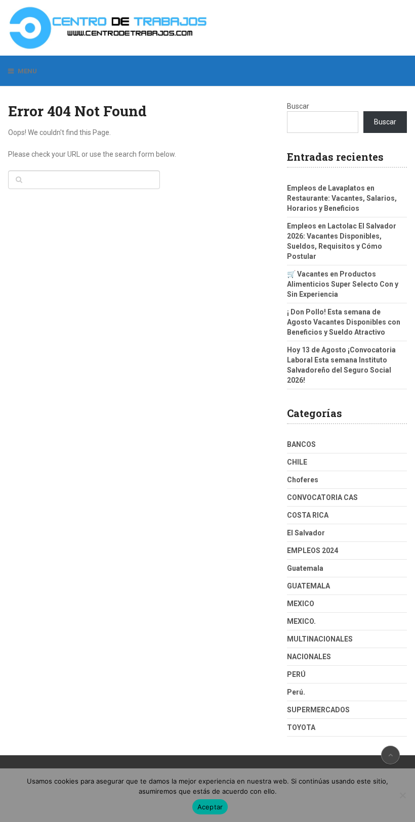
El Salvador (306, 533)
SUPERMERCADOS (318, 710)
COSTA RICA (307, 515)
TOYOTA (301, 727)
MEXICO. (301, 621)
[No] (402, 795)
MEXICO (300, 604)
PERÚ (296, 674)
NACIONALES (309, 657)
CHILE (297, 462)
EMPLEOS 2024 (312, 550)
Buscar (298, 106)
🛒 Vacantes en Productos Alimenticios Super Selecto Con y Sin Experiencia (342, 284)
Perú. (296, 692)
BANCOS (301, 444)
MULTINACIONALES (320, 639)
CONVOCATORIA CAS (322, 497)
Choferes (302, 480)
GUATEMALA (308, 586)
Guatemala (305, 568)
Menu (27, 71)
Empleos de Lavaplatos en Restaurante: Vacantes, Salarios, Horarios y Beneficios (342, 198)
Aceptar (210, 807)
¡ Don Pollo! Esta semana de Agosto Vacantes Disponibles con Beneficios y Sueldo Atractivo (343, 322)
